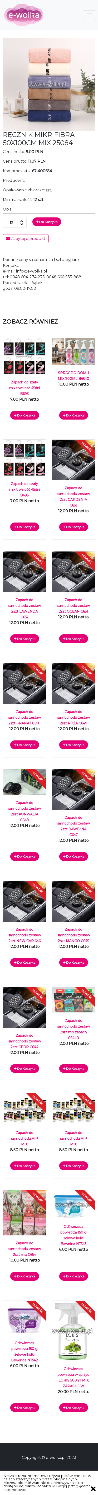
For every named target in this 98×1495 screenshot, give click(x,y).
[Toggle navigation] (89, 15)
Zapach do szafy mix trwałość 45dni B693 (24, 388)
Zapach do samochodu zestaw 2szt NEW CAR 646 (24, 935)
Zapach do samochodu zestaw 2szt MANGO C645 (73, 935)
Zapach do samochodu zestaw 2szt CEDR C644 (24, 1041)
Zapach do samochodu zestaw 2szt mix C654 (24, 1249)
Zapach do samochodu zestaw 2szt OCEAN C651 (73, 606)
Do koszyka (48, 222)
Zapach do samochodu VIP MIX (24, 1138)
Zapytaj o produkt (27, 238)
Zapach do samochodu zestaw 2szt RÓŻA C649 (73, 717)
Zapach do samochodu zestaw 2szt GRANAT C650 (24, 717)
